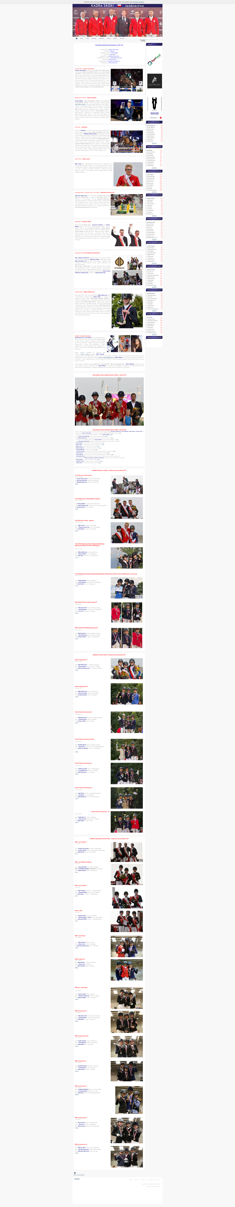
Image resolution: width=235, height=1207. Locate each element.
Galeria (109, 38)
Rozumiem (148, 2)
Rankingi (94, 38)
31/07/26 (154, 143)
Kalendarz (101, 38)
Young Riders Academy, (80, 104)
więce (98, 446)
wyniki (76, 484)
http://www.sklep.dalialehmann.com (107, 357)
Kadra (87, 38)
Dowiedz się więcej (138, 2)
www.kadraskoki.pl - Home (153, 1179)
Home (81, 38)
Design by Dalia (85, 354)
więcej (120, 432)
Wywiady (122, 38)
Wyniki (115, 38)
